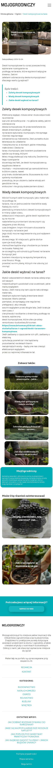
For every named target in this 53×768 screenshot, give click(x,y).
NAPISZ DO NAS (26, 609)
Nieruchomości (26, 690)
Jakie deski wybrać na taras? (23, 100)
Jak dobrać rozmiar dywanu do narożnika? (26, 723)
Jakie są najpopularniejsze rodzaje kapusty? (26, 729)
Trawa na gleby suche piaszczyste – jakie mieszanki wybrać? (26, 378)
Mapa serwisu (26, 759)
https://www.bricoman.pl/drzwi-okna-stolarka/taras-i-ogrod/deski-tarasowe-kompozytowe (24, 328)
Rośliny (26, 701)
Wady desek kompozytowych (24, 96)
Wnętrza (26, 705)
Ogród (18, 14)
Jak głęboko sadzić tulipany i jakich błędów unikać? (26, 741)
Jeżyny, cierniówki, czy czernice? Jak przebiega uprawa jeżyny (26, 518)
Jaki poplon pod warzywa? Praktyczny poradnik (26, 735)
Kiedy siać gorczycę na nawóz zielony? (26, 403)
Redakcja (26, 667)
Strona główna (7, 14)
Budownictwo (26, 687)
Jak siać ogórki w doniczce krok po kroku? (26, 564)
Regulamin (26, 764)
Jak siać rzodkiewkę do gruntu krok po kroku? (26, 453)
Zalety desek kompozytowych (24, 92)
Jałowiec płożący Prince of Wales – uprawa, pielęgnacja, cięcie (26, 428)
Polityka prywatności (26, 754)
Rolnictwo (26, 698)
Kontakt (26, 672)
